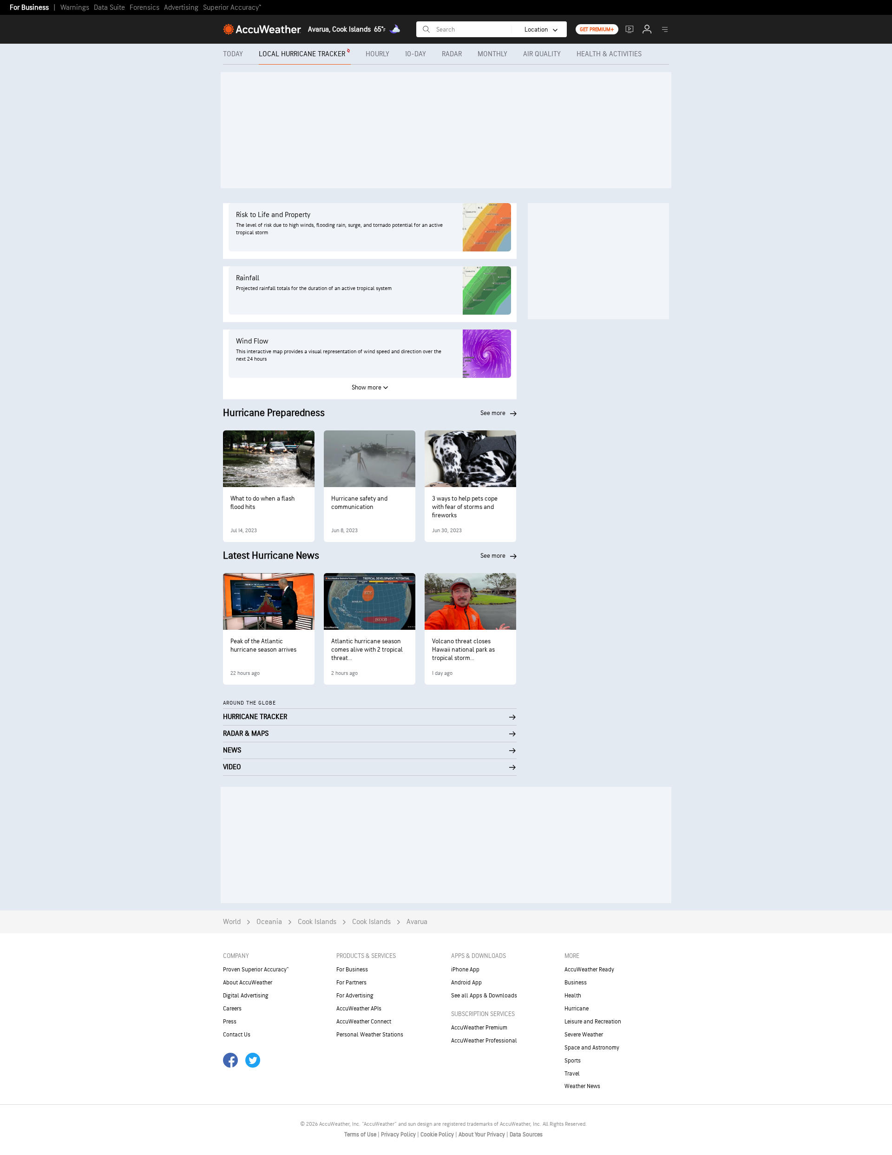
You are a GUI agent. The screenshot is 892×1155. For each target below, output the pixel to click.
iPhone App (465, 969)
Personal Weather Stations (369, 1034)
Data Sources (526, 1134)
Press (229, 1021)
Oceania (269, 921)
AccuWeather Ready (589, 969)
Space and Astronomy (591, 1047)
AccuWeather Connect (363, 1021)
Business (575, 982)
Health (572, 995)
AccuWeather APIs (358, 1008)
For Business (29, 7)
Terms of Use (361, 1134)
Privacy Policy (399, 1134)
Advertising (181, 7)
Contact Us (236, 1034)
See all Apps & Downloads (484, 995)
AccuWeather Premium (479, 1027)
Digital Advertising (246, 995)
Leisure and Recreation (592, 1021)
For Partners (351, 982)
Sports (572, 1060)
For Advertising (355, 995)
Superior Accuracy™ (232, 7)
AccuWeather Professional (484, 1040)
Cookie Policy (437, 1134)
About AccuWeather (247, 982)
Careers (232, 1008)
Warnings (74, 7)
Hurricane (576, 1008)
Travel (572, 1073)
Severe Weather (583, 1034)
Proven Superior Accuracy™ (256, 969)
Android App (466, 982)
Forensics (144, 7)
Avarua (417, 921)
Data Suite (109, 7)
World (232, 921)
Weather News (582, 1086)
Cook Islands (317, 921)
